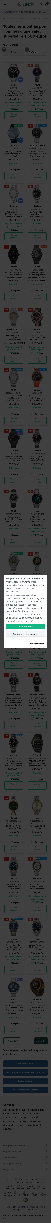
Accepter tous (25, 626)
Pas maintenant (37, 643)
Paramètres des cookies (25, 634)
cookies (13, 585)
